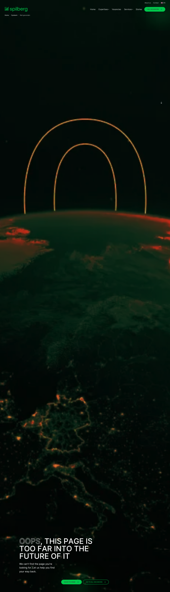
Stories (139, 9)
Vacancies (116, 9)
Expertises (103, 9)
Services (128, 9)
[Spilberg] (16, 9)
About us (148, 3)
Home (92, 9)
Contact (156, 3)
